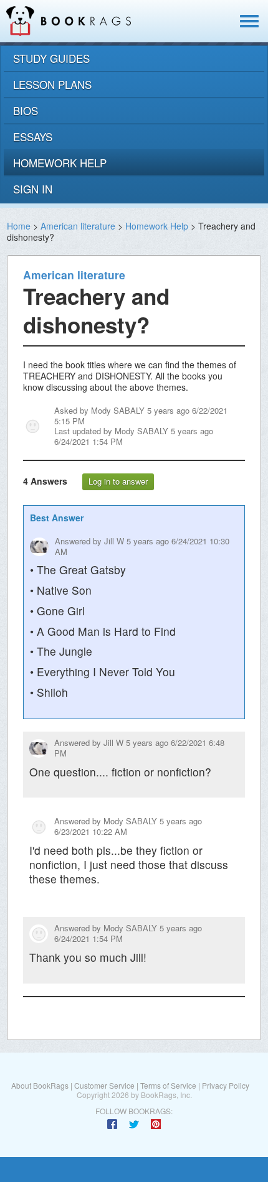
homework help (60, 162)
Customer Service (104, 1085)
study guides (51, 58)
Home (19, 226)
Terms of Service (168, 1085)
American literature (78, 226)
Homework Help (156, 226)
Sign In (32, 189)
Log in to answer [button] (118, 481)
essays (32, 136)
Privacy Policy (225, 1085)
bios (25, 110)
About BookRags (40, 1085)
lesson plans (52, 84)
